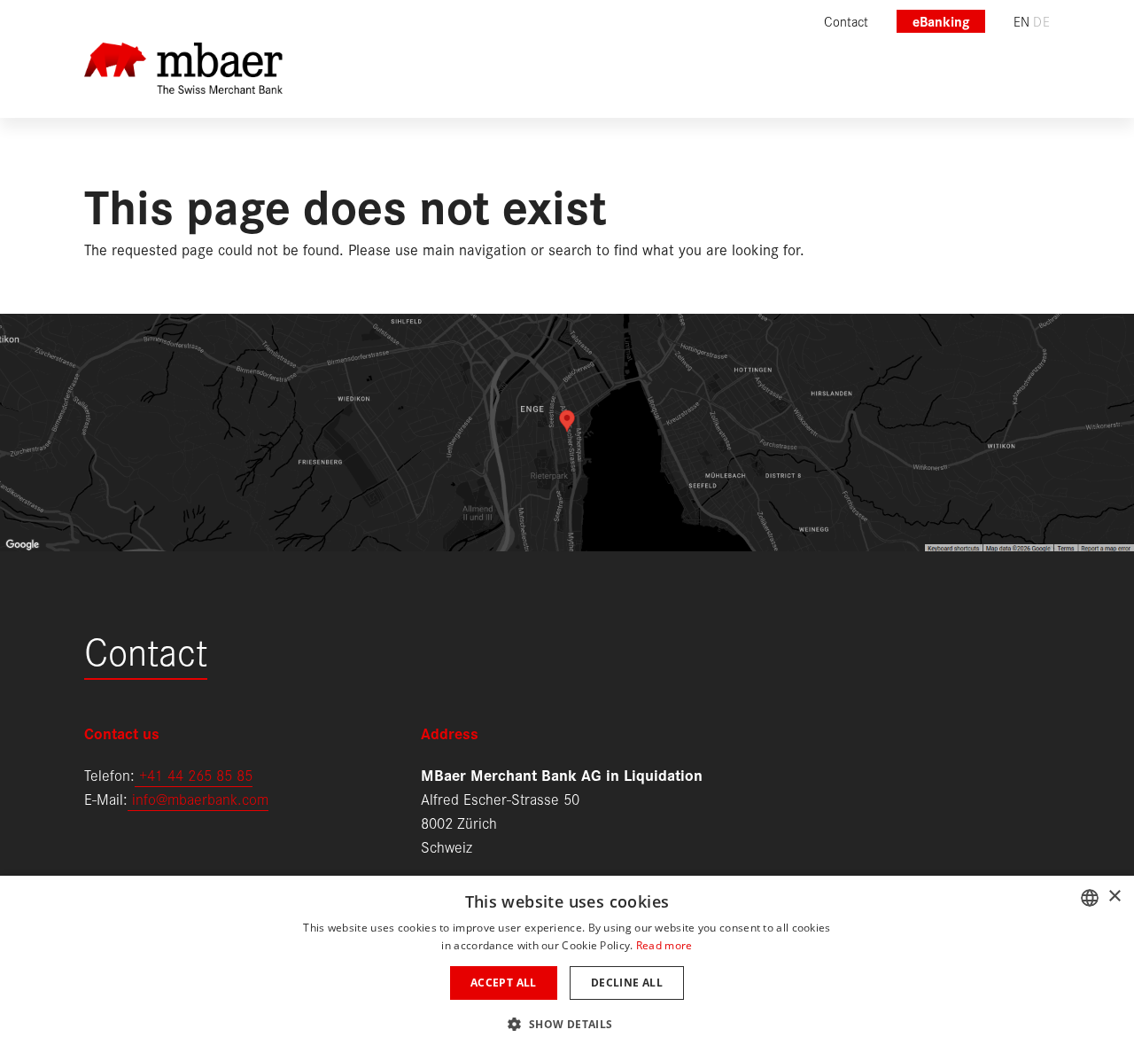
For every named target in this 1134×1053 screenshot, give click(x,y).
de (1041, 21)
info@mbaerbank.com (198, 798)
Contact (145, 649)
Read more (664, 945)
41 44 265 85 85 (199, 774)
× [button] (1114, 896)
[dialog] (567, 964)
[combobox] (1090, 898)
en (1022, 21)
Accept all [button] (503, 982)
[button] (566, 1022)
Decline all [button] (627, 982)
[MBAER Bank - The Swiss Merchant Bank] (183, 80)
